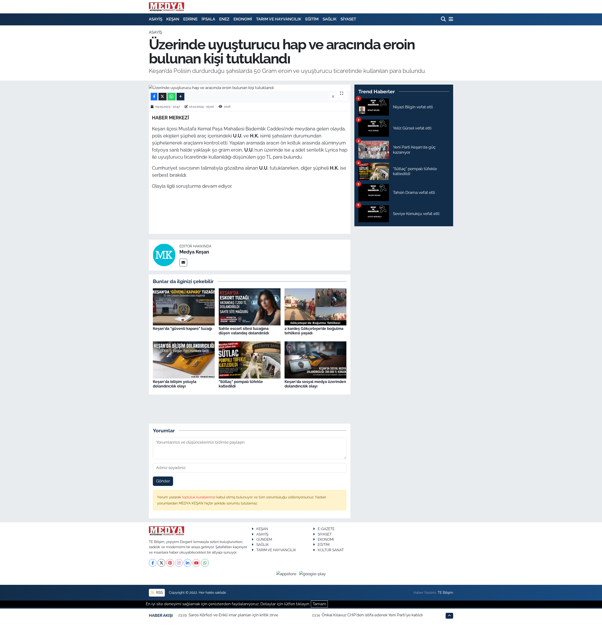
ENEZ (224, 19)
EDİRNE (190, 19)
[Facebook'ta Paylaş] (154, 97)
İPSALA (208, 19)
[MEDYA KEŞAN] (166, 6)
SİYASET (348, 19)
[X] (161, 563)
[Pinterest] (170, 563)
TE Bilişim (445, 592)
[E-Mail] (183, 262)
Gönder (163, 481)
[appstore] (286, 573)
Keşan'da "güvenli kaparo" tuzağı (182, 328)
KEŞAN (172, 19)
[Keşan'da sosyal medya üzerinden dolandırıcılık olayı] (315, 359)
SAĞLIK (330, 19)
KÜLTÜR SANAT (331, 550)
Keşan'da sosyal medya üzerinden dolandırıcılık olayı (315, 383)
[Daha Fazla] (180, 97)
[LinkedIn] (187, 563)
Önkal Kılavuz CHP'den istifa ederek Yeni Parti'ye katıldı (372, 615)
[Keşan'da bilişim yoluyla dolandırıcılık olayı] (184, 359)
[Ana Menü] (450, 19)
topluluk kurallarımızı (199, 497)
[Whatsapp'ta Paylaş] (171, 97)
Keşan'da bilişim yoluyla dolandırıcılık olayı (174, 383)
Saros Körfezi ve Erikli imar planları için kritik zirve (233, 615)
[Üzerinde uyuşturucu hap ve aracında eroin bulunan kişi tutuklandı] (249, 88)
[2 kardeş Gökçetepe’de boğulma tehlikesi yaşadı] (315, 306)
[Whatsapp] (205, 563)
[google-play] (312, 573)
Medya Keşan (194, 252)
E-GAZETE (326, 529)
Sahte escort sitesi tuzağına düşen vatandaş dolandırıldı (244, 330)
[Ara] (444, 19)
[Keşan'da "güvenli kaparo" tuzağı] (184, 306)
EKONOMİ (243, 19)
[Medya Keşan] (164, 254)
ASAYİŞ (155, 19)
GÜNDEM (264, 539)
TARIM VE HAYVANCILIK (278, 19)
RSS (159, 592)
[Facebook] (153, 563)
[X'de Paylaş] (162, 97)
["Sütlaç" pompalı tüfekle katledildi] (250, 359)
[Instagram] (179, 563)
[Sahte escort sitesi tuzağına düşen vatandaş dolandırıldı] (250, 306)
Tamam (319, 604)
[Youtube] (196, 563)
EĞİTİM (312, 19)
